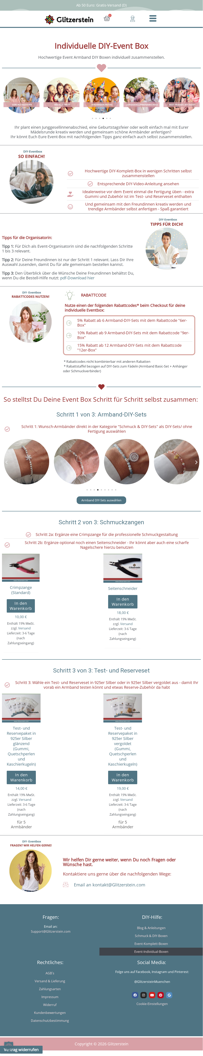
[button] (6, 95)
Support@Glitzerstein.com (51, 931)
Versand (24, 628)
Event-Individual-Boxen (151, 951)
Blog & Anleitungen (151, 928)
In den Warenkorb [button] (21, 606)
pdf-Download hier (77, 278)
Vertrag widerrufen (21, 1049)
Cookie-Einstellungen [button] (152, 1004)
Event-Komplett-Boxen (151, 944)
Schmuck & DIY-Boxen (151, 936)
